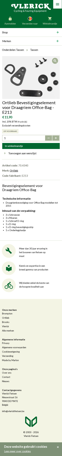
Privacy (5, 343)
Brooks (5, 322)
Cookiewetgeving (11, 351)
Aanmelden (10, 23)
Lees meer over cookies (17, 451)
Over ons (6, 372)
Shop (5, 32)
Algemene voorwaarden (14, 347)
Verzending (7, 356)
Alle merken (8, 330)
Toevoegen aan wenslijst (22, 153)
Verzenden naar (30, 23)
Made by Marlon (10, 360)
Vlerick (5, 326)
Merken (6, 41)
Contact (6, 377)
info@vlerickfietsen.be (13, 411)
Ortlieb (14, 170)
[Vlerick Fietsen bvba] (31, 7)
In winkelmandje (14, 145)
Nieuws (5, 381)
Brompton (7, 313)
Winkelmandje (50, 23)
